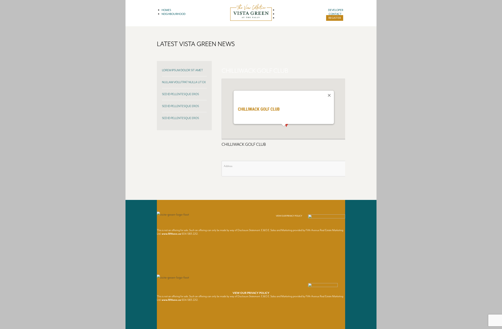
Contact (335, 14)
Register (334, 18)
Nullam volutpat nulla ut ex (184, 82)
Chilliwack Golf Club (255, 71)
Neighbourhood (174, 14)
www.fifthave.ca (171, 233)
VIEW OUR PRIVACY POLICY (289, 216)
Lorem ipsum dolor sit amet (182, 70)
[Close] (329, 95)
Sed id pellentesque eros (180, 94)
